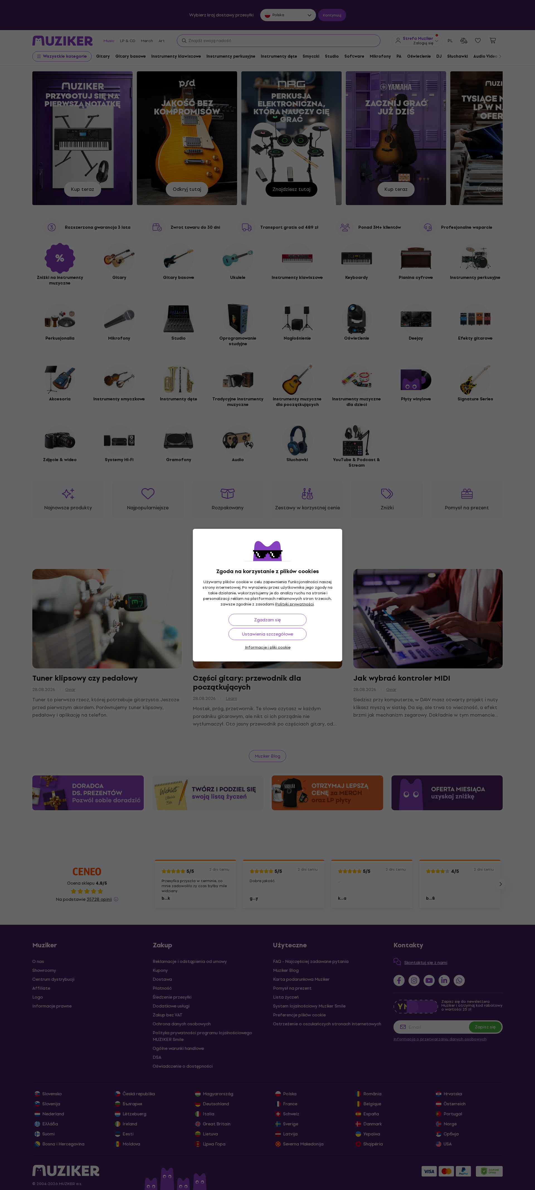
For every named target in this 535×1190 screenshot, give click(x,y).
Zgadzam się (267, 619)
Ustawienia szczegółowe (267, 634)
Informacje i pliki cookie (267, 647)
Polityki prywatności (294, 604)
